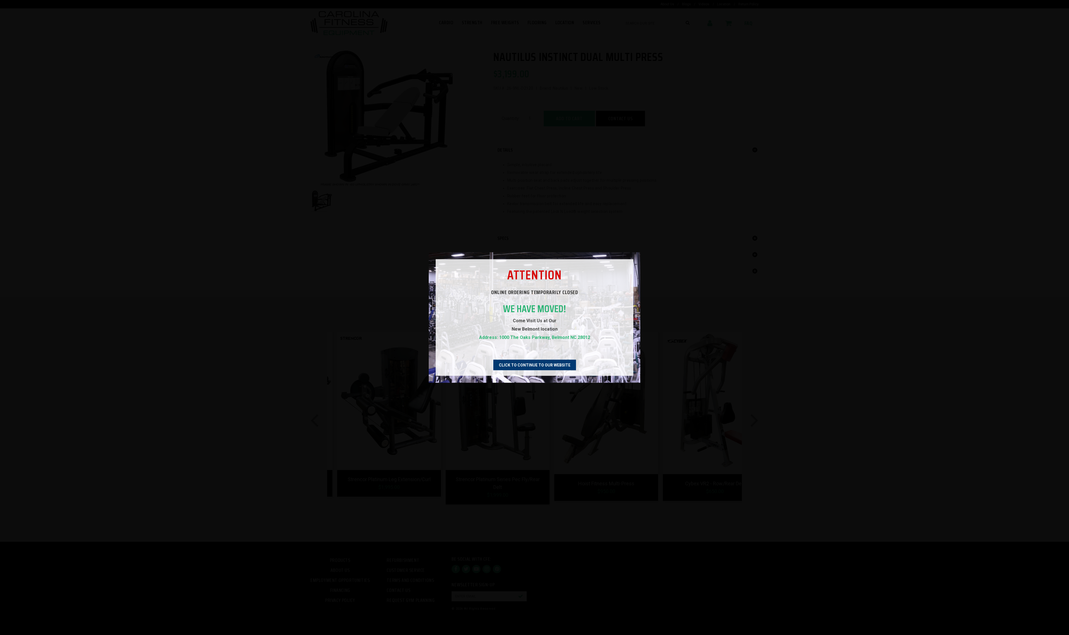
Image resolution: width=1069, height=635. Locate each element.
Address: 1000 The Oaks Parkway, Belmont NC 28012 (534, 337)
